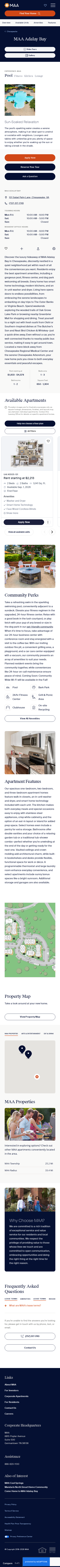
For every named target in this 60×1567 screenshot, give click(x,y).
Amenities (38, 22)
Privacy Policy (10, 1504)
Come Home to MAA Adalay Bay (21, 1491)
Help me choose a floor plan (30, 423)
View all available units (19, 532)
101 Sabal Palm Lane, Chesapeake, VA (29, 197)
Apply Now (30, 157)
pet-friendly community (40, 626)
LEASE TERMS (11, 1299)
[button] (29, 1054)
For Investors (11, 1390)
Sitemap (8, 1530)
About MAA (10, 1384)
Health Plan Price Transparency (18, 1524)
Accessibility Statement (15, 1517)
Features (52, 22)
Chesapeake (12, 31)
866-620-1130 (12, 1464)
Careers (9, 1413)
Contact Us (30, 1347)
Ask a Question (30, 176)
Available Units (22, 22)
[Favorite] (6, 248)
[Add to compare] (21, 248)
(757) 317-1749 (16, 203)
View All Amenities (30, 718)
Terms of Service (12, 1511)
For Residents (12, 1402)
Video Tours (31, 49)
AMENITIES (25, 1299)
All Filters (32, 431)
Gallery (32, 55)
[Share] (38, 248)
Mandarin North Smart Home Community (26, 1487)
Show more (12, 513)
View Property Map (30, 1016)
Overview (6, 22)
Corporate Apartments (16, 1396)
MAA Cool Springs (14, 1483)
